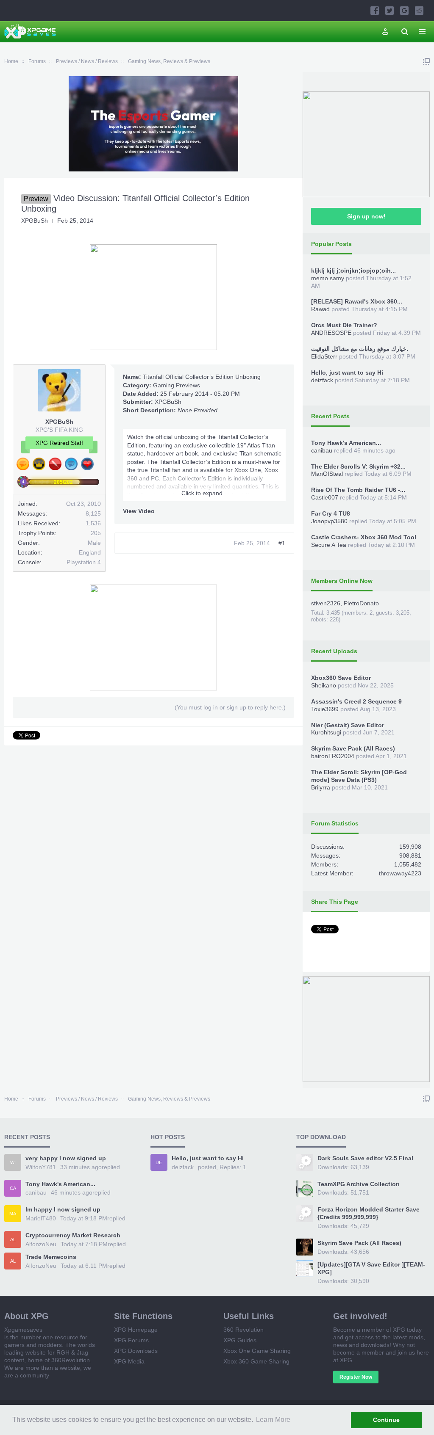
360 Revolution (243, 1329)
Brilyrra (320, 787)
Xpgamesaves (23, 1329)
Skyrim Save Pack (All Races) (353, 748)
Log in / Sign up (385, 31)
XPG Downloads (136, 1350)
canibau (321, 450)
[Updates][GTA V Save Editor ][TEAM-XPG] (371, 1268)
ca (13, 1188)
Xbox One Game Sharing (257, 1350)
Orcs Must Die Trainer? (344, 325)
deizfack (322, 380)
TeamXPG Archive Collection (358, 1184)
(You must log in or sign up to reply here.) (230, 707)
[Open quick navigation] (426, 61)
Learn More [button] (273, 1419)
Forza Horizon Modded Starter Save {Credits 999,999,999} (368, 1213)
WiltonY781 (40, 1167)
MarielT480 (40, 1218)
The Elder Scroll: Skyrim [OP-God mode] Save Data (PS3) (359, 776)
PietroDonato (361, 603)
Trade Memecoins (50, 1256)
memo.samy (327, 278)
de (159, 1162)
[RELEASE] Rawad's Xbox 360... (356, 301)
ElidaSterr (324, 356)
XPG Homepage (136, 1329)
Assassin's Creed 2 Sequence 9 (356, 701)
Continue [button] (386, 1419)
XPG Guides (239, 1340)
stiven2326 (325, 603)
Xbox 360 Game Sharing (256, 1361)
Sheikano (323, 685)
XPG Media (129, 1361)
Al (13, 1239)
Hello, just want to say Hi (347, 372)
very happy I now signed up (65, 1158)
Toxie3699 (325, 709)
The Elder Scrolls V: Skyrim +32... (358, 466)
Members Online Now (342, 580)
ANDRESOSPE (331, 332)
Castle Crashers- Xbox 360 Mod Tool (363, 537)
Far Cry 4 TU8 (330, 513)
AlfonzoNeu (40, 1244)
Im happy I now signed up (62, 1209)
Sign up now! (366, 216)
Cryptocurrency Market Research (72, 1235)
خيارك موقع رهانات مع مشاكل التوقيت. (359, 348)
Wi (13, 1162)
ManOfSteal (327, 473)
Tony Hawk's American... (346, 442)
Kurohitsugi (326, 732)
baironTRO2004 (332, 756)
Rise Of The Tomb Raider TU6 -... (358, 489)
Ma (12, 1213)
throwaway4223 (400, 873)
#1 (281, 543)
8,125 (93, 513)
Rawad (320, 309)
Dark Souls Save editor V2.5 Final (365, 1158)
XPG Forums (131, 1340)
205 (96, 533)
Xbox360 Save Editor (341, 677)
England (90, 552)
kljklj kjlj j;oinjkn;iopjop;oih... (353, 270)
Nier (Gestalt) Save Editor (347, 725)
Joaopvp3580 (329, 521)
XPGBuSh (34, 220)
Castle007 (324, 497)
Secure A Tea (328, 544)
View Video (139, 511)
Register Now (355, 1377)
